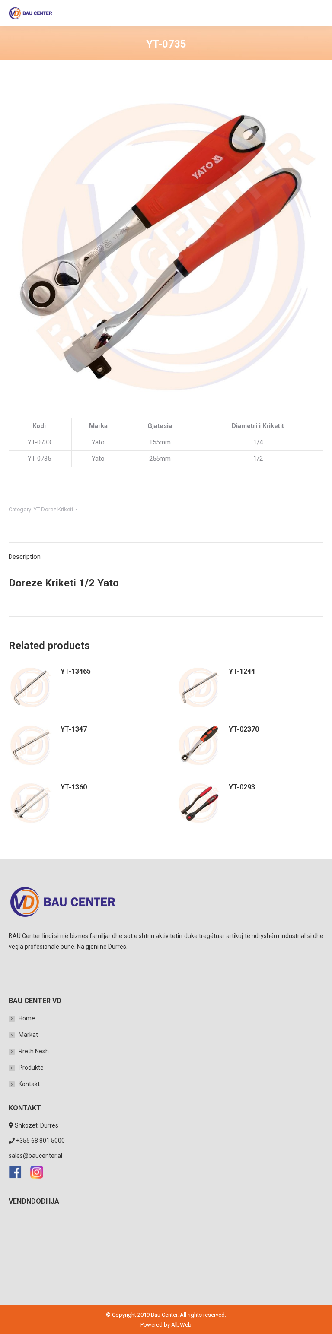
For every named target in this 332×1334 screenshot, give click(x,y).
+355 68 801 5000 (40, 1140)
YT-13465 (76, 671)
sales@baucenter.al (35, 1155)
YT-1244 (242, 671)
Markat (28, 1034)
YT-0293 (242, 787)
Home (27, 1018)
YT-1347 (74, 729)
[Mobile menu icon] (317, 13)
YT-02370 (244, 729)
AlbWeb (181, 1324)
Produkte (31, 1067)
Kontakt (29, 1084)
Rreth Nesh (34, 1051)
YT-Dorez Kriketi (53, 509)
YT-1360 (74, 787)
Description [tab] (25, 557)
